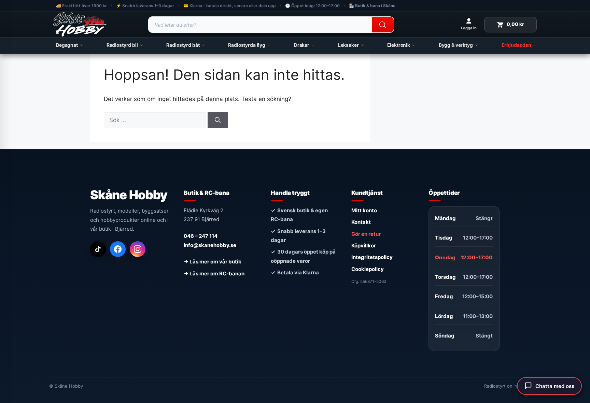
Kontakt (361, 222)
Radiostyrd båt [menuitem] (182, 45)
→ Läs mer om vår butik (212, 261)
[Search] (383, 25)
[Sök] (218, 120)
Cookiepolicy (367, 269)
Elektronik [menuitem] (398, 45)
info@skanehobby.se (210, 245)
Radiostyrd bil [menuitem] (122, 45)
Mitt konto (364, 210)
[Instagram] (137, 249)
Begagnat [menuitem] (67, 45)
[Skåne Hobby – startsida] (80, 24)
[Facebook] (118, 249)
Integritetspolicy (372, 257)
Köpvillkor (363, 245)
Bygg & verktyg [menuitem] (456, 45)
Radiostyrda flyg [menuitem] (246, 45)
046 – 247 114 (200, 236)
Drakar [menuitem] (301, 45)
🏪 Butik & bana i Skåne (372, 5)
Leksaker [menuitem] (348, 45)
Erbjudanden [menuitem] (516, 45)
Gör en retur (366, 234)
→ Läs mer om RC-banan (214, 273)
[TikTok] (98, 249)
